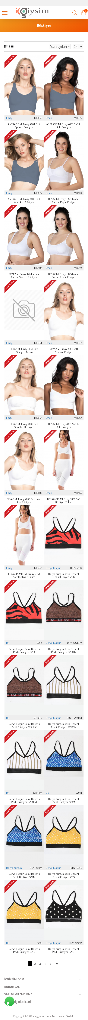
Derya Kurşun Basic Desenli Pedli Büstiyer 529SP (63, 950)
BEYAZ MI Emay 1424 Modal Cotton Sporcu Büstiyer (24, 276)
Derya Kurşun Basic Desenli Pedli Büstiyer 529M (63, 801)
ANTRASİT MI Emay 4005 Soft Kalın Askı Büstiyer (24, 200)
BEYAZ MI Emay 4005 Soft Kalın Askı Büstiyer (24, 501)
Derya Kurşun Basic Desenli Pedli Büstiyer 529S (63, 875)
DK (7, 642)
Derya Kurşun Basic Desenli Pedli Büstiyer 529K (63, 575)
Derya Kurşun (53, 568)
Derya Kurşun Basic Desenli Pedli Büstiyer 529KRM (63, 725)
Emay (9, 117)
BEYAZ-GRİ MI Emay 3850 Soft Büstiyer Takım (64, 501)
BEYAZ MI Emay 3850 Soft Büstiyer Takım (24, 350)
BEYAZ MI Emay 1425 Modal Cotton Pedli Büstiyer (63, 276)
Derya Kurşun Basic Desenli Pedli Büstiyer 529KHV (63, 651)
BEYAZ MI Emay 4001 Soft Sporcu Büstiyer (64, 350)
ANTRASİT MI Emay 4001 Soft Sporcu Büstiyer (24, 126)
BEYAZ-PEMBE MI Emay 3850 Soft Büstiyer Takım (24, 575)
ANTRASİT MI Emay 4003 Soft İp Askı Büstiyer (63, 126)
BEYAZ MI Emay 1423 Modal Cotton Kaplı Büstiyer (63, 200)
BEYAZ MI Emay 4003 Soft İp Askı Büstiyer (63, 426)
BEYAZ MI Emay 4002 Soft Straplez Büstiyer (24, 426)
